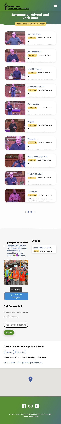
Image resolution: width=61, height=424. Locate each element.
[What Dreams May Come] (15, 160)
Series (25, 23)
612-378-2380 (9, 363)
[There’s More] (15, 143)
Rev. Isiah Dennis (43, 195)
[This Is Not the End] (15, 178)
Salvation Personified (36, 87)
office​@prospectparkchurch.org (29, 363)
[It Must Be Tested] (15, 73)
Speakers (33, 23)
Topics (18, 23)
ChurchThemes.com (30, 416)
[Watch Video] (28, 41)
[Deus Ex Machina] (15, 55)
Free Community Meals (42, 248)
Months (41, 23)
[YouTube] (36, 406)
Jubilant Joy (32, 191)
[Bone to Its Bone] (15, 38)
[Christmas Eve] (15, 108)
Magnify (31, 122)
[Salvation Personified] (15, 90)
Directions (20, 352)
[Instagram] (30, 406)
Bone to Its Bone (34, 34)
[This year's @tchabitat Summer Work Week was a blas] (16, 272)
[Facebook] (24, 406)
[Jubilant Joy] (15, 195)
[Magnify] (15, 125)
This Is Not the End (35, 174)
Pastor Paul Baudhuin (44, 37)
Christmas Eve (33, 104)
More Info (9, 352)
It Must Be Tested (34, 69)
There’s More (33, 139)
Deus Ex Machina (34, 52)
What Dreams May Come (37, 157)
